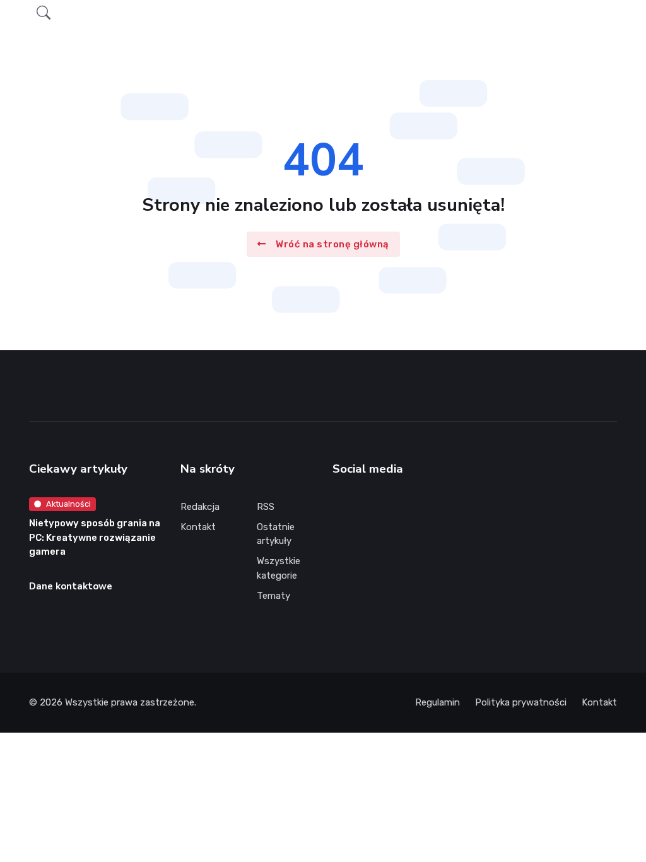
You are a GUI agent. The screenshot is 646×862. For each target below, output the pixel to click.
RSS (265, 506)
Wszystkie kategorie (278, 568)
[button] (43, 13)
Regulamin (437, 702)
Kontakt (198, 527)
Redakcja (200, 506)
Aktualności (68, 504)
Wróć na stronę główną (332, 244)
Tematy (273, 595)
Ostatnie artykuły (276, 534)
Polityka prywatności (521, 702)
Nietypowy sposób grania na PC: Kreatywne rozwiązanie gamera (94, 537)
